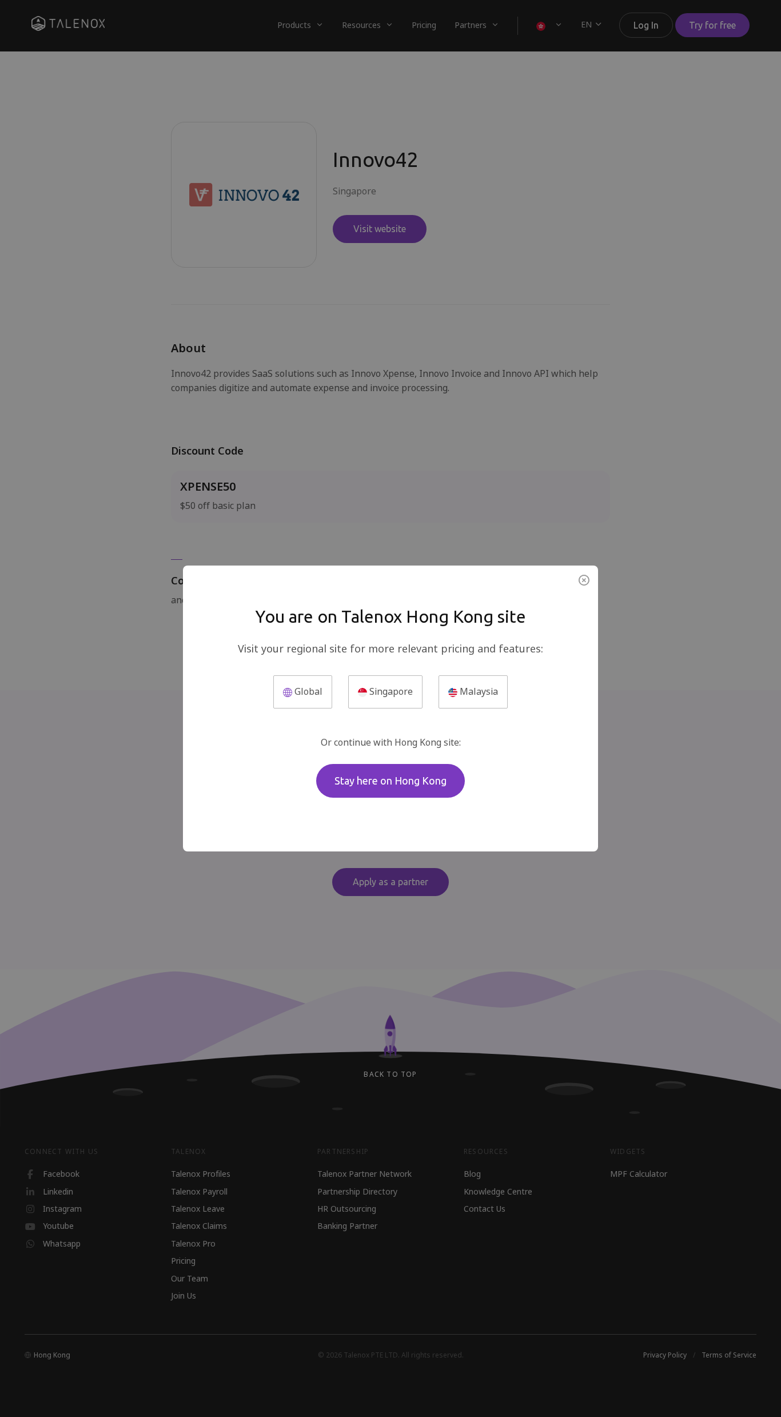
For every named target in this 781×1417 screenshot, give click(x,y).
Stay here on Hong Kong (390, 780)
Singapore (390, 691)
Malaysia (477, 691)
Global (307, 691)
